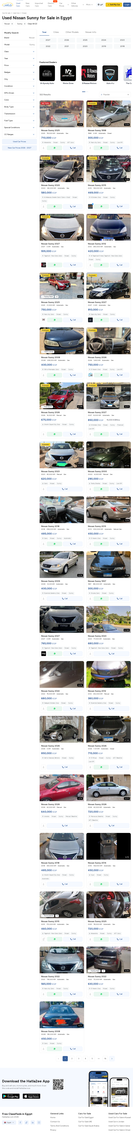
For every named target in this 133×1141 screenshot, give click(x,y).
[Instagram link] (39, 1122)
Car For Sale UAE (85, 1122)
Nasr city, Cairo (96, 142)
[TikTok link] (26, 1122)
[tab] (44, 32)
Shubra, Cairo (95, 593)
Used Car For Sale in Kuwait (119, 1117)
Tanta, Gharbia (95, 483)
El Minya (94, 758)
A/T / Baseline (117, 758)
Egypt (9, 1122)
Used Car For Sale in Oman (119, 1130)
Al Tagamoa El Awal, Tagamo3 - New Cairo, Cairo (106, 256)
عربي (101, 4)
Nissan (55, 142)
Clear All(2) (32, 24)
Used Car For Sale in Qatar (119, 1126)
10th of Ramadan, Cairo (51, 369)
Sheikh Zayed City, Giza (52, 424)
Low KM (119, 142)
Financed (120, 425)
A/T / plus (70, 142)
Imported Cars (39, 4)
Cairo (45, 483)
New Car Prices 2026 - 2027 (19, 148)
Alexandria (47, 142)
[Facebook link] (20, 1122)
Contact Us (55, 1122)
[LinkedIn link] (33, 1122)
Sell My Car (115, 5)
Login (127, 5)
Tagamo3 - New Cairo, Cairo (100, 648)
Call (74, 148)
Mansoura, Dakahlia (97, 816)
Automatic (67, 538)
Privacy (53, 1130)
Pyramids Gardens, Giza (51, 593)
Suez (92, 875)
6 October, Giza (96, 197)
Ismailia (46, 816)
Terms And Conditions (59, 1126)
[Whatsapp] (54, 148)
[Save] (81, 104)
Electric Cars (52, 4)
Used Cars (18, 4)
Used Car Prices (19, 141)
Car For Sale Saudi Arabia (88, 1126)
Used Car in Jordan (116, 1122)
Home (52, 1117)
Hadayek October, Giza (51, 703)
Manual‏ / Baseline (71, 816)
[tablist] (85, 32)
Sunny (62, 142)
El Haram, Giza (95, 369)
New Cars (28, 4)
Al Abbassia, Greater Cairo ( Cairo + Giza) (57, 197)
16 (105, 1058)
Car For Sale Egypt (86, 1117)
